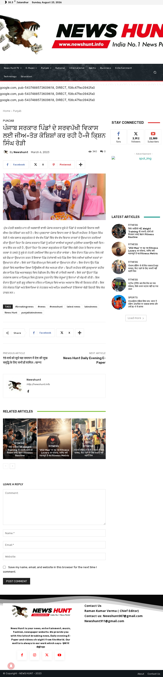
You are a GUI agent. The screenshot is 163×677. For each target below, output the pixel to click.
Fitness (19, 443)
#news (41, 306)
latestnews (90, 306)
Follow (136, 132)
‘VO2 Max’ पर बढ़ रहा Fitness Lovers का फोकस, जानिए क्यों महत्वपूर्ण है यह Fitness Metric (54, 453)
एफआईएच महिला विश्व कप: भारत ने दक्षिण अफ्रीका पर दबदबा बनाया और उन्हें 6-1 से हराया (143, 304)
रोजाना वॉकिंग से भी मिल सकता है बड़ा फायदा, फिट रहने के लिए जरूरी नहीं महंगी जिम (89, 453)
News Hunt (11, 312)
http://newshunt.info (38, 384)
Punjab (17, 111)
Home (6, 111)
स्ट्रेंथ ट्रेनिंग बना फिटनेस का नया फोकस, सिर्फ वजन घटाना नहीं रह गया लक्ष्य (143, 286)
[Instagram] (34, 655)
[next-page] (12, 466)
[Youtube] (59, 655)
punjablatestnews (31, 312)
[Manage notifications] (11, 666)
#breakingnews (24, 306)
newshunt (21, 152)
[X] (47, 655)
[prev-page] (5, 466)
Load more (134, 318)
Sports (133, 297)
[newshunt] (6, 152)
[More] (80, 164)
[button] (155, 72)
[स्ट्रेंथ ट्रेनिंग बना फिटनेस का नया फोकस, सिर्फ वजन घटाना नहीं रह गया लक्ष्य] (119, 284)
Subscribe (153, 132)
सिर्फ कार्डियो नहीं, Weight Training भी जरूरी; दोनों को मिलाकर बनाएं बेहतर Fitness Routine (20, 451)
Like (118, 132)
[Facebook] (28, 390)
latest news (73, 306)
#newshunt (56, 306)
